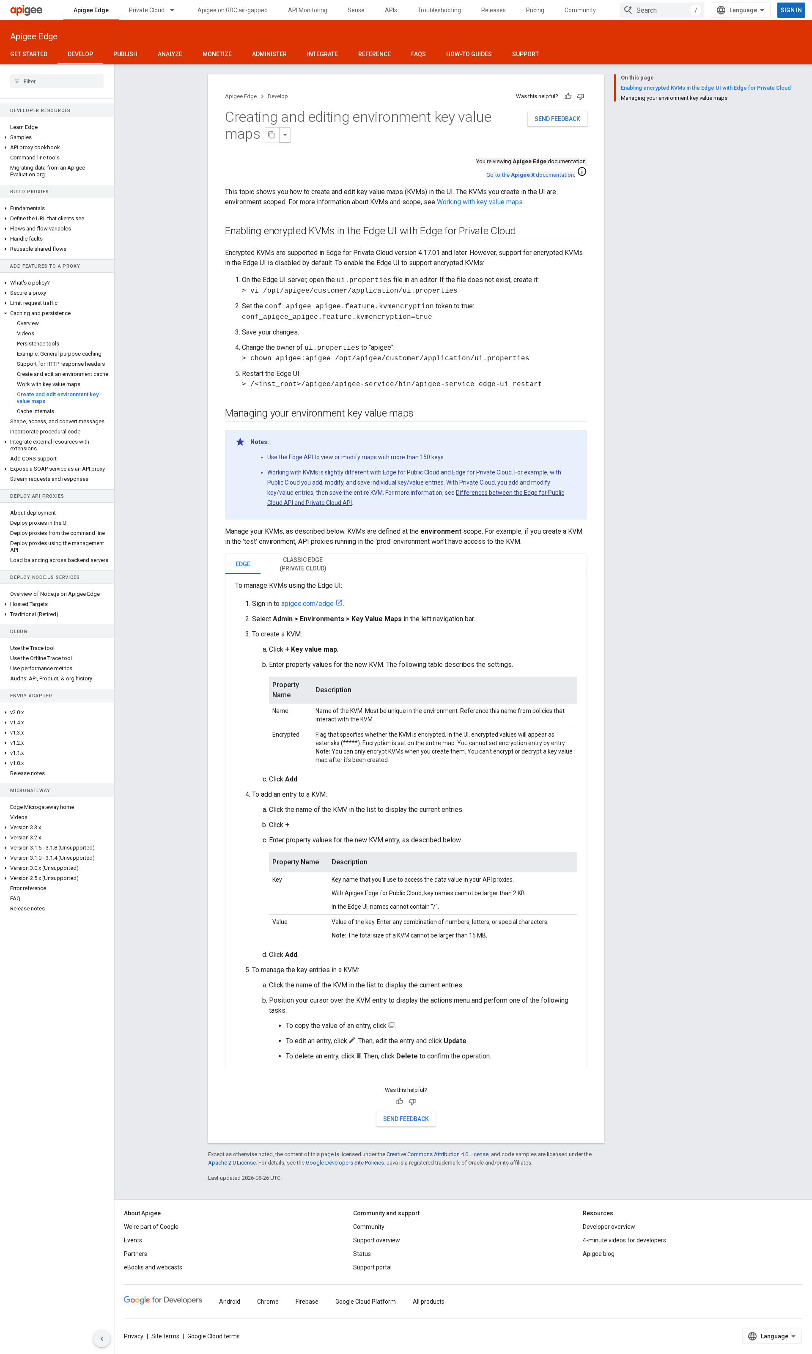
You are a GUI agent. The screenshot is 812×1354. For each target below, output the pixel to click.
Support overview (376, 1240)
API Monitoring (307, 10)
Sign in (791, 10)
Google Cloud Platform (365, 1301)
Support (525, 54)
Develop (80, 54)
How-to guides (469, 54)
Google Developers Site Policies (345, 1162)
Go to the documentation (530, 175)
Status (362, 1253)
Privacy (133, 1336)
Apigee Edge (91, 10)
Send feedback (557, 118)
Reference (374, 54)
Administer (269, 54)
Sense (356, 10)
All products (428, 1301)
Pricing (535, 10)
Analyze (170, 54)
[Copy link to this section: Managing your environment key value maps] (421, 414)
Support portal (372, 1267)
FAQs (418, 54)
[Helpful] (568, 96)
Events (133, 1240)
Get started (28, 54)
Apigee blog (598, 1253)
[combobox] (662, 10)
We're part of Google (151, 1226)
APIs (391, 10)
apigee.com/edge (307, 604)
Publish (125, 54)
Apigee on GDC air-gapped (233, 10)
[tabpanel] (406, 821)
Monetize (217, 54)
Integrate (322, 54)
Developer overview (609, 1226)
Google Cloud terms (213, 1336)
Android (229, 1301)
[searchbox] (57, 81)
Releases (493, 10)
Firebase (307, 1301)
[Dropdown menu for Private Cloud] (176, 10)
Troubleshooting (439, 10)
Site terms (165, 1336)
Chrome (268, 1301)
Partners (135, 1253)
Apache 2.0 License (232, 1162)
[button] (57, 137)
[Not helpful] (580, 96)
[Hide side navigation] (101, 1338)
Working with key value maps (480, 202)
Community (580, 10)
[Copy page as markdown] (272, 135)
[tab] (243, 564)
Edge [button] (243, 564)
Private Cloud (147, 10)
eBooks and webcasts (153, 1267)
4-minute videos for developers (624, 1240)
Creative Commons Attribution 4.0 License (437, 1154)
